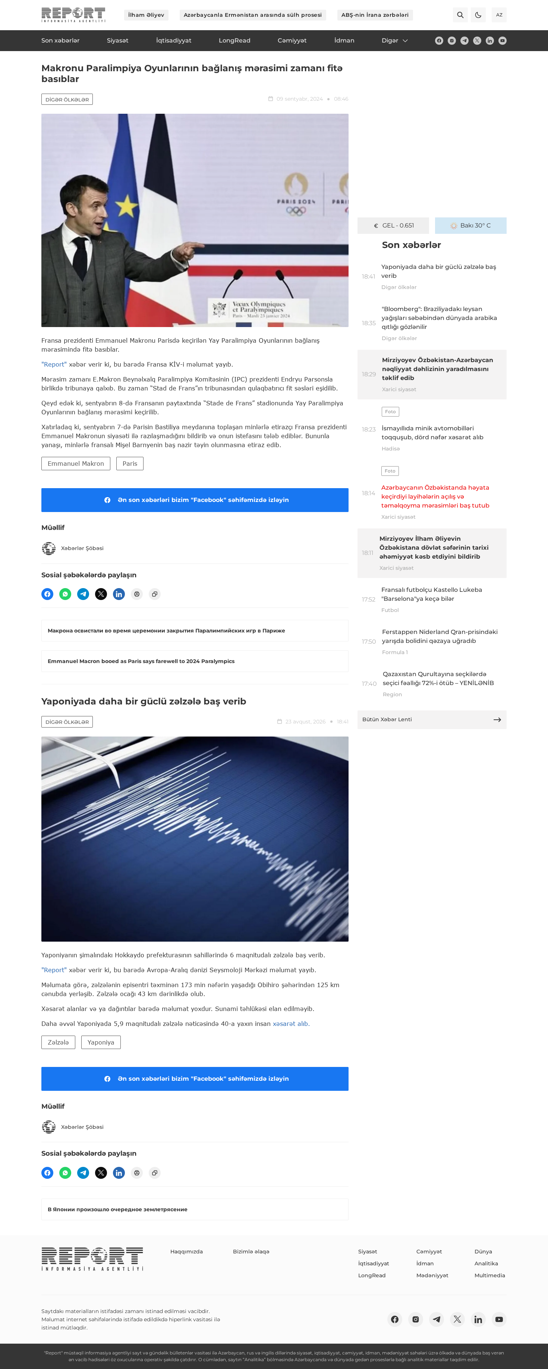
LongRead (372, 1275)
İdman (425, 1263)
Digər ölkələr (67, 100)
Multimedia (490, 1275)
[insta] (452, 41)
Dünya (483, 1251)
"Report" (54, 364)
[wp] (65, 594)
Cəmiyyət (429, 1251)
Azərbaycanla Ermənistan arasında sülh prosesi (253, 15)
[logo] (73, 14)
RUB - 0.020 (398, 225)
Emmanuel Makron (76, 463)
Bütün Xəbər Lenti (387, 719)
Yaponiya (101, 1042)
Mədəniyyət (432, 1275)
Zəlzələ (58, 1042)
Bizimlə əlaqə (251, 1251)
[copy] (155, 594)
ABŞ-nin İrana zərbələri (375, 15)
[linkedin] (490, 41)
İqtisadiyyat (373, 1263)
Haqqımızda (186, 1251)
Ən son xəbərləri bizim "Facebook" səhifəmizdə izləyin (203, 499)
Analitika (486, 1263)
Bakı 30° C (475, 225)
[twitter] (477, 41)
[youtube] (502, 41)
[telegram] (464, 41)
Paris (130, 463)
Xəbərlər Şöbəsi (82, 548)
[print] (137, 594)
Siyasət (367, 1251)
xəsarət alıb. (291, 1023)
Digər (390, 40)
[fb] (439, 41)
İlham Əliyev (146, 15)
